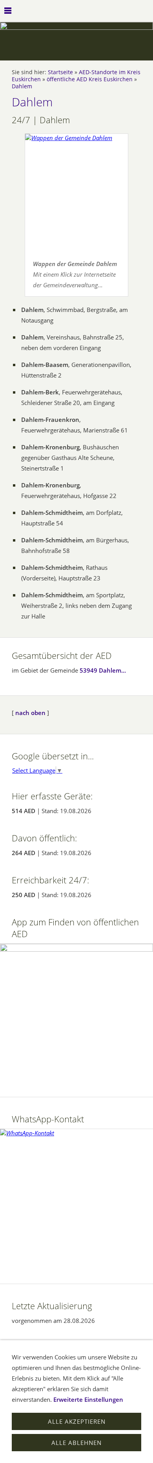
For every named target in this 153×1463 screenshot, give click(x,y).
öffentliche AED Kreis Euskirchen (90, 79)
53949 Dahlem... (103, 670)
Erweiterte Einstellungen (88, 1399)
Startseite (60, 72)
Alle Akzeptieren (77, 1421)
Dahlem (22, 86)
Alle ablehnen (76, 1443)
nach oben (30, 713)
